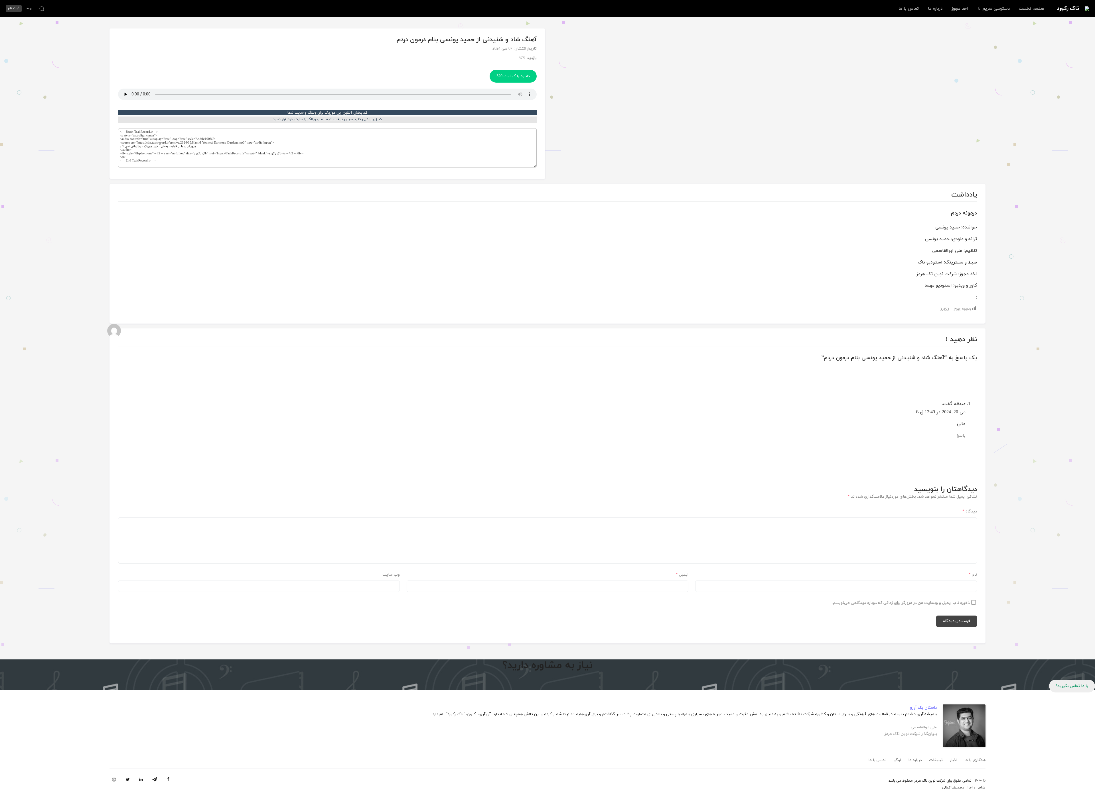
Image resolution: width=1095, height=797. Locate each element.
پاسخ (961, 435)
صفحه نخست (1031, 9)
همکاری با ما (975, 760)
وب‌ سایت (391, 574)
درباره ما (935, 9)
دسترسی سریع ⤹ (993, 9)
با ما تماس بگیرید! (1072, 686)
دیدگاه (969, 511)
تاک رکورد (1068, 9)
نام (973, 574)
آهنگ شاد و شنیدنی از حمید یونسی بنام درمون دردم (467, 39)
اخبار (953, 760)
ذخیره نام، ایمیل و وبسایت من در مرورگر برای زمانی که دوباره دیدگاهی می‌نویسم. (901, 603)
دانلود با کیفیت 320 (513, 76)
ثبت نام (13, 8)
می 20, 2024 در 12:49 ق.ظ (941, 412)
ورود (29, 8)
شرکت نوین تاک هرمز (929, 780)
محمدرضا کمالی (953, 787)
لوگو (897, 760)
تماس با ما (909, 9)
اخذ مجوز (960, 9)
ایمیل (682, 574)
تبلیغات (936, 760)
